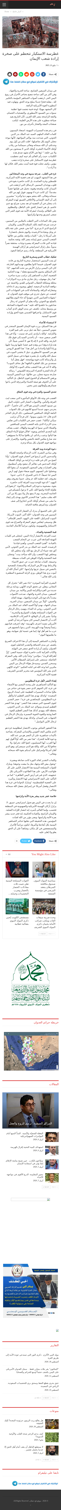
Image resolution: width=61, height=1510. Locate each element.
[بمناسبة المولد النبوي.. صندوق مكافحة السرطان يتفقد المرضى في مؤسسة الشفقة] (43, 870)
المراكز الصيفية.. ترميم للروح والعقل (30, 1123)
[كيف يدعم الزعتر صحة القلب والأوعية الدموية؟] (52, 1437)
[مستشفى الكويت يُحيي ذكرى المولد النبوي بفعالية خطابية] (17, 906)
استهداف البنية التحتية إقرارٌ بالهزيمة (26, 1147)
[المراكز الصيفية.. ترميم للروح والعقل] (30, 1110)
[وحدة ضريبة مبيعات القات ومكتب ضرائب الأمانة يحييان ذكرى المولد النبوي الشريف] (43, 906)
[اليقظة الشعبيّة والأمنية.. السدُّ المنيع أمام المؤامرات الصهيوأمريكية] (52, 1137)
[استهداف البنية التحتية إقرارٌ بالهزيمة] (52, 1151)
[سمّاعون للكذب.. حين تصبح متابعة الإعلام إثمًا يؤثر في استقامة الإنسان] (52, 1164)
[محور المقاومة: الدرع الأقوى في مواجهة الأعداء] (52, 1178)
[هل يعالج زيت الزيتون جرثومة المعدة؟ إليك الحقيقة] (52, 1424)
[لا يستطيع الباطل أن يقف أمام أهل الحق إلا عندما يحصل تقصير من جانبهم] (52, 1450)
